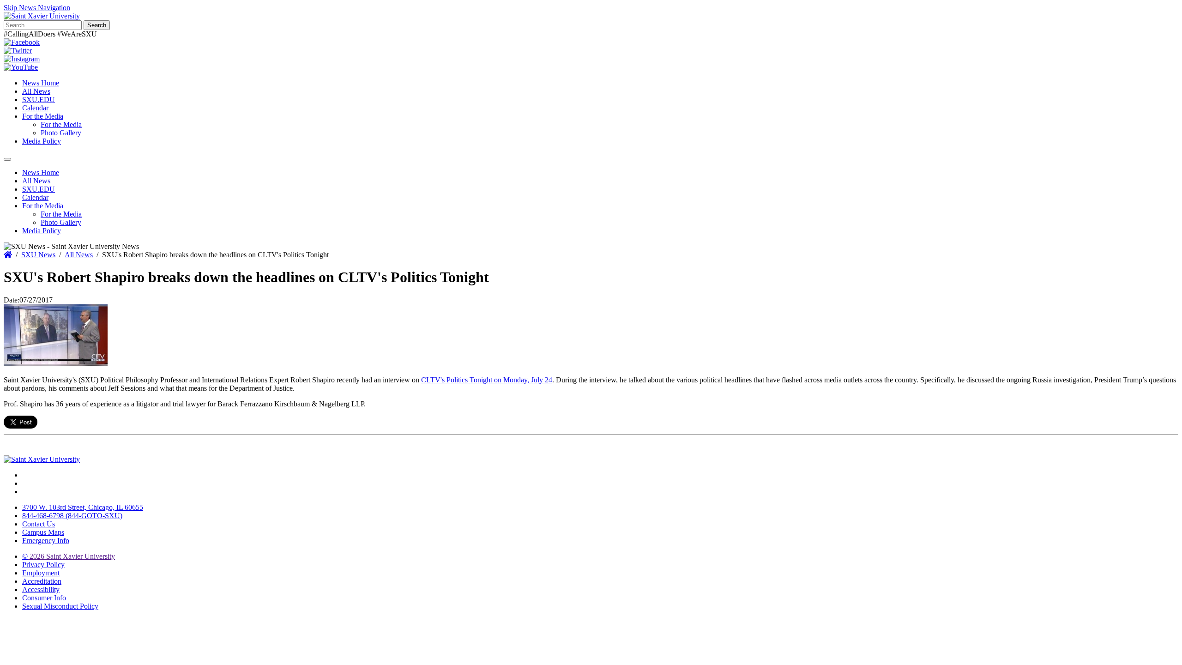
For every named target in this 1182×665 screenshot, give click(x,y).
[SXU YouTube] (21, 67)
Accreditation (41, 581)
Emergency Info (45, 540)
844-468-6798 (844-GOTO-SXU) (72, 516)
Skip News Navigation (37, 8)
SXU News (38, 255)
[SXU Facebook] (22, 42)
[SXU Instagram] (22, 59)
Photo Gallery (61, 133)
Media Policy (41, 141)
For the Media (42, 116)
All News (36, 91)
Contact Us (38, 524)
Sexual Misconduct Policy (60, 606)
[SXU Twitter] (18, 50)
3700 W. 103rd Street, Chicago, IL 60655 (82, 507)
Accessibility (41, 589)
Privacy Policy (43, 564)
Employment (41, 573)
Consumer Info (44, 598)
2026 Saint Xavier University (68, 556)
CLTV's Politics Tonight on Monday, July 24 (486, 380)
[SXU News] (42, 16)
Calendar (35, 108)
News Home (40, 83)
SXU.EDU (38, 99)
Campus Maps (43, 532)
